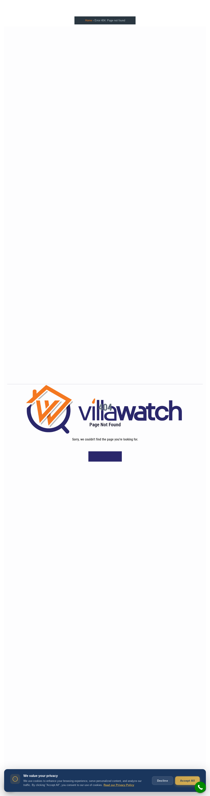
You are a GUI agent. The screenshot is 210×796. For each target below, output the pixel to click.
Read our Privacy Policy (119, 785)
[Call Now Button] (200, 787)
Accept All (187, 780)
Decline (162, 780)
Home (88, 20)
